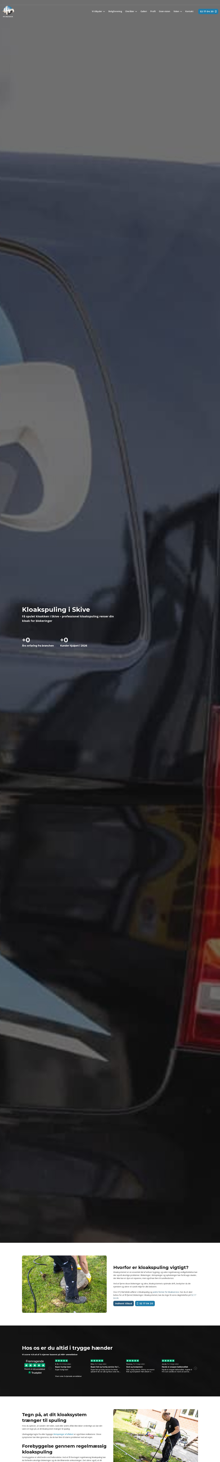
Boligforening (115, 11)
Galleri (144, 11)
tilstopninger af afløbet (63, 1434)
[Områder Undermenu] (136, 11)
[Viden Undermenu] (181, 11)
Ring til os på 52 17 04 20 (42, 629)
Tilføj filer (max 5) (165, 658)
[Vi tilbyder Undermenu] (104, 11)
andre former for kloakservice (166, 1292)
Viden (176, 11)
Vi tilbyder (97, 11)
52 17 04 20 (146, 1303)
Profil (153, 11)
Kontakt (189, 11)
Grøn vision (164, 11)
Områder (129, 11)
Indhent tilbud (123, 1303)
